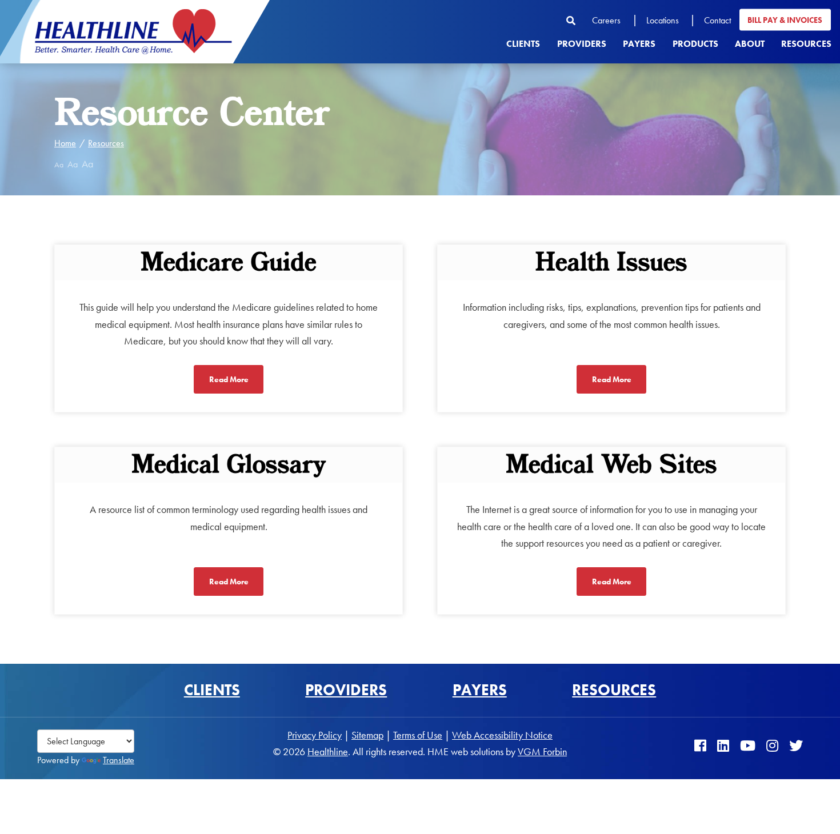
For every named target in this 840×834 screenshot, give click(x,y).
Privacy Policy (314, 734)
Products (695, 43)
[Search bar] (575, 20)
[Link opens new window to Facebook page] (700, 745)
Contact (717, 20)
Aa (58, 164)
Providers (581, 43)
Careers (606, 20)
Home (65, 143)
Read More (229, 379)
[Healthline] (133, 31)
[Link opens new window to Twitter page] (796, 745)
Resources (806, 43)
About (750, 43)
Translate (118, 760)
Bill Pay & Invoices (784, 19)
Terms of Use (417, 734)
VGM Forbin (542, 751)
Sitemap (367, 734)
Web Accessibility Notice (502, 734)
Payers (639, 43)
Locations (662, 20)
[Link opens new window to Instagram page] (772, 745)
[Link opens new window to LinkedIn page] (723, 745)
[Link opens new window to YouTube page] (747, 745)
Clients (523, 43)
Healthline (327, 751)
